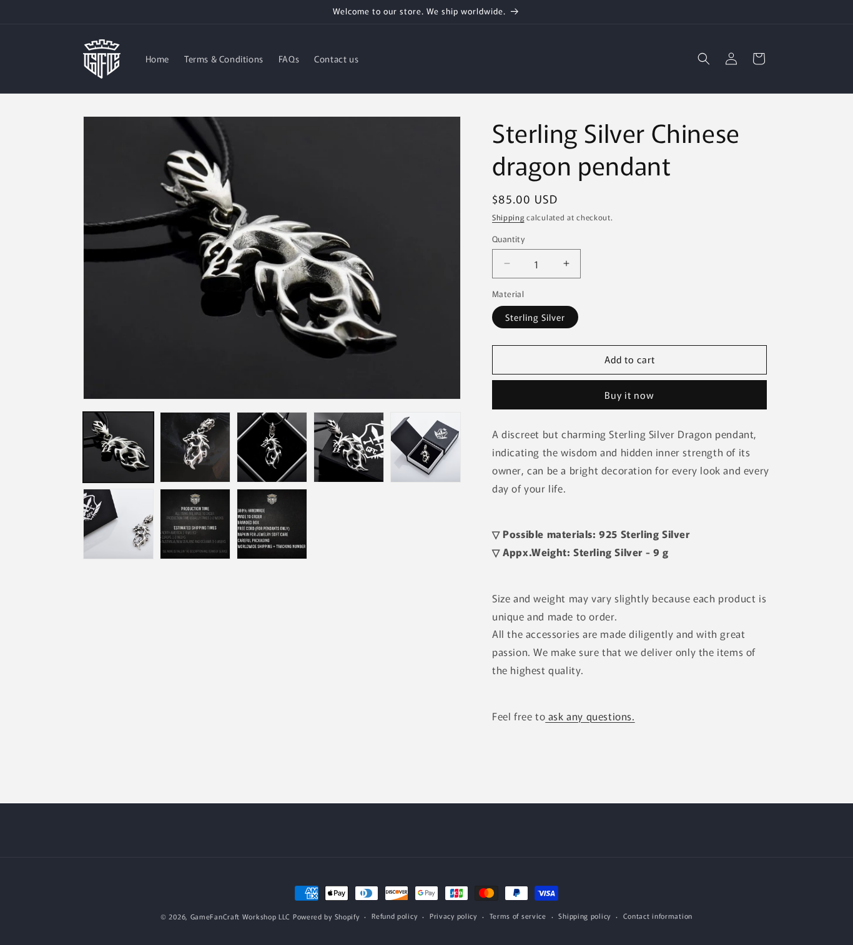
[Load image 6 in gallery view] (118, 524)
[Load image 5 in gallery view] (425, 447)
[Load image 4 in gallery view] (348, 447)
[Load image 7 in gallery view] (195, 524)
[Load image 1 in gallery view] (118, 447)
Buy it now (629, 394)
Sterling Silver (535, 316)
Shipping (508, 217)
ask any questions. (589, 715)
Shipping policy (584, 916)
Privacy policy (453, 916)
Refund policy (394, 916)
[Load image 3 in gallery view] (272, 447)
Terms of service (518, 916)
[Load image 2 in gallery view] (195, 447)
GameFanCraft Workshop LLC (240, 916)
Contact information (658, 916)
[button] (703, 58)
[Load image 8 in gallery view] (272, 524)
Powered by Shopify (326, 916)
